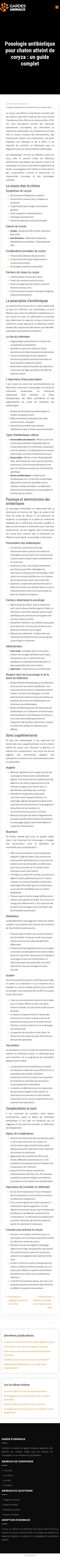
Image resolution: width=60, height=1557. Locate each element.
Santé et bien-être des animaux (18, 104)
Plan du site (30, 1555)
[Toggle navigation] (57, 7)
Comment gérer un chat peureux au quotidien (25, 1391)
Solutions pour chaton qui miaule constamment (26, 1359)
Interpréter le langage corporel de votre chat (18, 1300)
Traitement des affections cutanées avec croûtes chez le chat (42, 1302)
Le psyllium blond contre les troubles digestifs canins (29, 1342)
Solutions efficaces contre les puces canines (24, 1404)
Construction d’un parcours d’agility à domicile (26, 1346)
